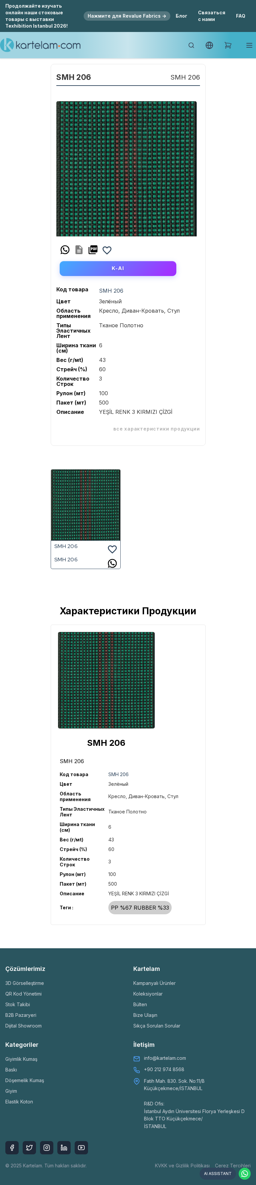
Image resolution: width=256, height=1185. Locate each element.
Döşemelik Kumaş (24, 1080)
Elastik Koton (19, 1101)
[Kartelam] (40, 45)
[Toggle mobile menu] (249, 45)
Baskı (11, 1069)
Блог (181, 16)
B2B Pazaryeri (20, 1015)
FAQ (240, 16)
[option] (126, 166)
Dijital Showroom (23, 1026)
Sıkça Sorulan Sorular (156, 1026)
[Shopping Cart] (228, 45)
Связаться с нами (211, 16)
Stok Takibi (17, 1004)
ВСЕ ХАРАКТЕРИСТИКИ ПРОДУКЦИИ (156, 429)
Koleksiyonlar (148, 994)
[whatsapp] (65, 249)
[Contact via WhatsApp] (245, 1174)
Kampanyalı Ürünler (154, 983)
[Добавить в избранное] (107, 250)
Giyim (11, 1091)
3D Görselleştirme (24, 983)
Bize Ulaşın (145, 1015)
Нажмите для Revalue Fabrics (127, 16)
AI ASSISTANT (218, 1173)
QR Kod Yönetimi (23, 994)
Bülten (140, 1004)
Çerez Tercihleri (233, 1165)
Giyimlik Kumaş (21, 1059)
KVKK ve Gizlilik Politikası (182, 1165)
